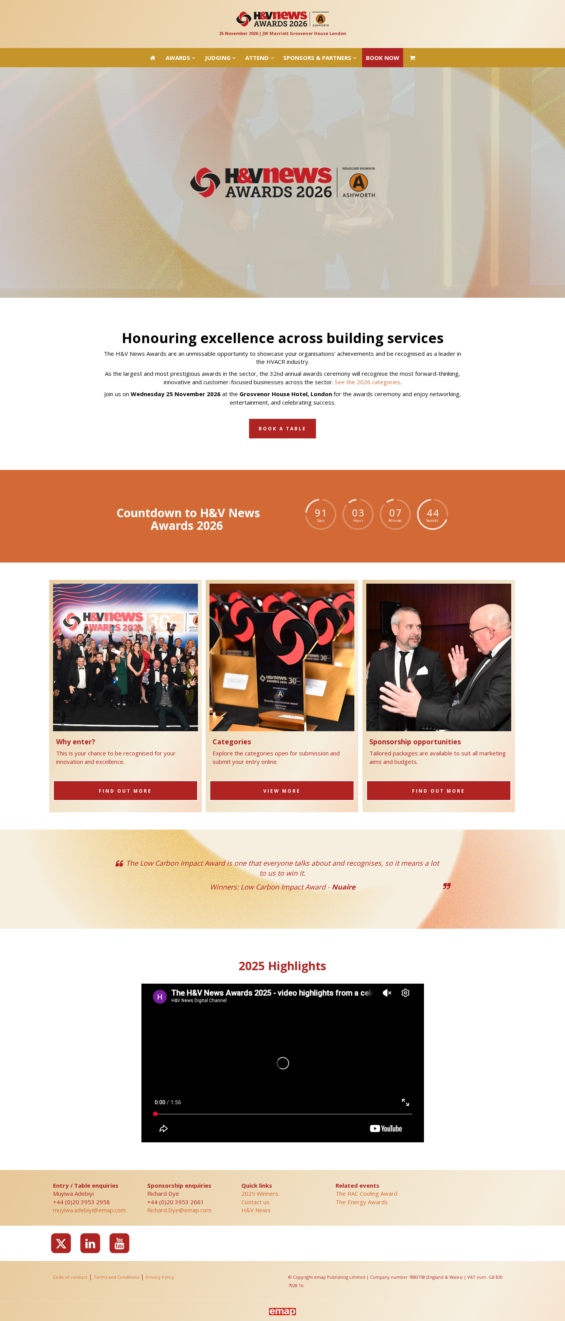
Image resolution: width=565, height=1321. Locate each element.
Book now (382, 9)
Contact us (255, 1202)
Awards (179, 9)
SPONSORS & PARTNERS (318, 9)
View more (282, 791)
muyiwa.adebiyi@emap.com (89, 1210)
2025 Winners (259, 1193)
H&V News (256, 1210)
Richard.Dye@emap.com (179, 1210)
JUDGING (218, 9)
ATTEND (257, 9)
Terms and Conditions (116, 1277)
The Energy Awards (362, 1202)
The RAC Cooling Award (366, 1193)
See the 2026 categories (367, 382)
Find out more (125, 791)
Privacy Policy (160, 1277)
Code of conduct (70, 1277)
